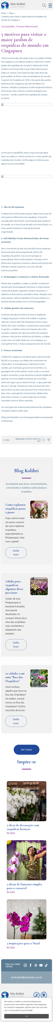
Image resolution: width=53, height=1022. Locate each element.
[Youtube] (41, 965)
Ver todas (26, 749)
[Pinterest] (35, 965)
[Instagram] (25, 965)
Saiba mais (16, 552)
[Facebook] (30, 965)
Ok (27, 1016)
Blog (11, 13)
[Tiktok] (46, 965)
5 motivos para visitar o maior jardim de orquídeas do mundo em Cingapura (23, 18)
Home (3, 13)
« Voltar (6, 440)
